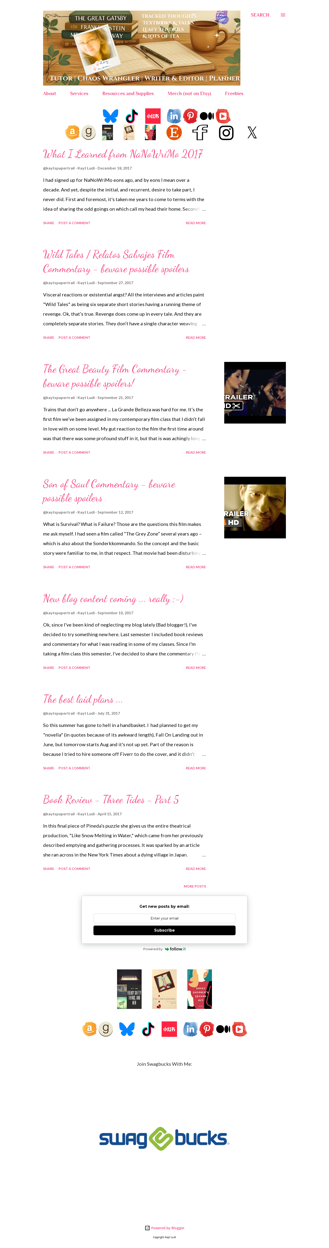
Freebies (234, 93)
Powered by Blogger (167, 1228)
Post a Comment (74, 223)
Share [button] (48, 223)
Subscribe (164, 930)
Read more (196, 223)
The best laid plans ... (83, 699)
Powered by (153, 949)
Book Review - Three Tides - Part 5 (111, 799)
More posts (195, 886)
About (49, 93)
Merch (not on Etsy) (189, 93)
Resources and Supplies (128, 93)
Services (79, 93)
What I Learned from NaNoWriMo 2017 (122, 154)
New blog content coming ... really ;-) (113, 598)
